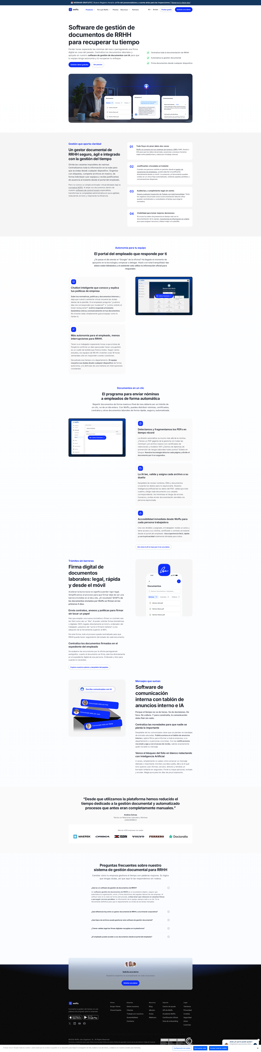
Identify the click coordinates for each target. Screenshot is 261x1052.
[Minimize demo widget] (258, 1040)
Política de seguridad (120, 1042)
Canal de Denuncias (74, 1044)
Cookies (187, 1014)
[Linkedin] (70, 1023)
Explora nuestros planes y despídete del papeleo (89, 667)
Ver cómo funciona (163, 296)
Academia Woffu (169, 1014)
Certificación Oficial (170, 1017)
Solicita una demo (184, 10)
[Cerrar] (257, 1048)
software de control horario (88, 190)
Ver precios (97, 64)
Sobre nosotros (133, 1006)
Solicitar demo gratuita (79, 65)
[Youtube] (79, 1023)
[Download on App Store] (75, 1017)
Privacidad (188, 1010)
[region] (130, 1048)
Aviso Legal (86, 1042)
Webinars (152, 1017)
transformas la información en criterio (174, 219)
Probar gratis (166, 10)
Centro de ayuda (169, 1006)
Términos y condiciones (75, 1042)
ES (149, 9)
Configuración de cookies (182, 1048)
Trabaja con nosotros (135, 1014)
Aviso (186, 1021)
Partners (135, 10)
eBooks (152, 1010)
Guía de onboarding (170, 1021)
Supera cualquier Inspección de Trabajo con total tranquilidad (160, 194)
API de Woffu (168, 1010)
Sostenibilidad (132, 1017)
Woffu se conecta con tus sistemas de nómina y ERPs (157, 149)
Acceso (155, 9)
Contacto (130, 1021)
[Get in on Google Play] (90, 1017)
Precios (115, 10)
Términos (187, 1006)
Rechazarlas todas (200, 1048)
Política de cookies (108, 1042)
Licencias (187, 1025)
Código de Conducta (149, 1042)
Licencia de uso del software (135, 1042)
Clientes (130, 1010)
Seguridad (187, 1017)
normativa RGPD (76, 187)
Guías (151, 1014)
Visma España (115, 1010)
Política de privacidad (96, 1042)
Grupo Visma (115, 1006)
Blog (151, 1006)
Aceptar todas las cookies (218, 1048)
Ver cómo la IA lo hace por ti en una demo (153, 547)
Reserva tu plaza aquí (180, 3)
